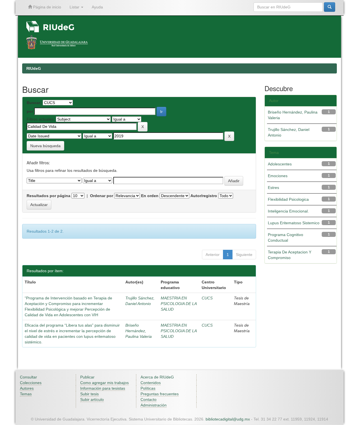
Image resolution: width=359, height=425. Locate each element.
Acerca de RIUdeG (157, 377)
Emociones (277, 176)
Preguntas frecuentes (160, 394)
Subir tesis (89, 394)
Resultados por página (48, 195)
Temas (26, 394)
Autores (27, 388)
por (30, 111)
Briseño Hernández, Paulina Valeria (138, 331)
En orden (149, 195)
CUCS (207, 298)
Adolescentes (280, 164)
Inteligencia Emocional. (288, 211)
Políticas (148, 388)
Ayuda (97, 7)
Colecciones (31, 382)
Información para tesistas (102, 388)
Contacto (149, 399)
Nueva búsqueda (45, 146)
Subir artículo (92, 399)
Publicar (87, 377)
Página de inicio (46, 7)
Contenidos (151, 382)
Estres (273, 187)
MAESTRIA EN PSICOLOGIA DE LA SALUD (179, 303)
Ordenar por (101, 195)
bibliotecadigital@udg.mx (228, 419)
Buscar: (34, 102)
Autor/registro (203, 195)
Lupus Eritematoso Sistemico (293, 223)
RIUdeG (33, 68)
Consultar (28, 377)
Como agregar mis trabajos (104, 382)
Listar (75, 7)
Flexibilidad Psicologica (288, 199)
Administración (154, 405)
